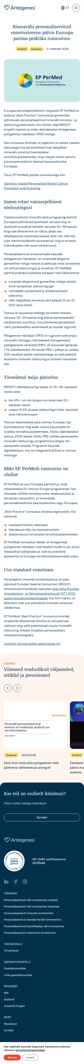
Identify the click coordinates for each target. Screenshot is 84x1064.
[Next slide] (17, 688)
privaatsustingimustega (30, 1050)
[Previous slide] (8, 688)
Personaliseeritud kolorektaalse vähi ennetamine (34, 926)
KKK (6, 993)
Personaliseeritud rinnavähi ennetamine (28, 913)
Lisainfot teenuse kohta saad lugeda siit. (32, 644)
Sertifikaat (38, 862)
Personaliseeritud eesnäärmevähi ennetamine (32, 919)
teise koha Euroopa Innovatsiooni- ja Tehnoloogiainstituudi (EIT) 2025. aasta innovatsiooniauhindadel (41, 593)
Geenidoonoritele (15, 968)
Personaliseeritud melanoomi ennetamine (30, 932)
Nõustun (12, 1057)
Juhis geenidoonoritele (18, 975)
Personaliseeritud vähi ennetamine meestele (31, 906)
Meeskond (10, 1024)
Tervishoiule (11, 950)
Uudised (9, 999)
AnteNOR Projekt (14, 1006)
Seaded (30, 1057)
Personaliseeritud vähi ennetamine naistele (31, 900)
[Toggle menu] (76, 8)
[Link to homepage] (20, 8)
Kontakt (42, 817)
